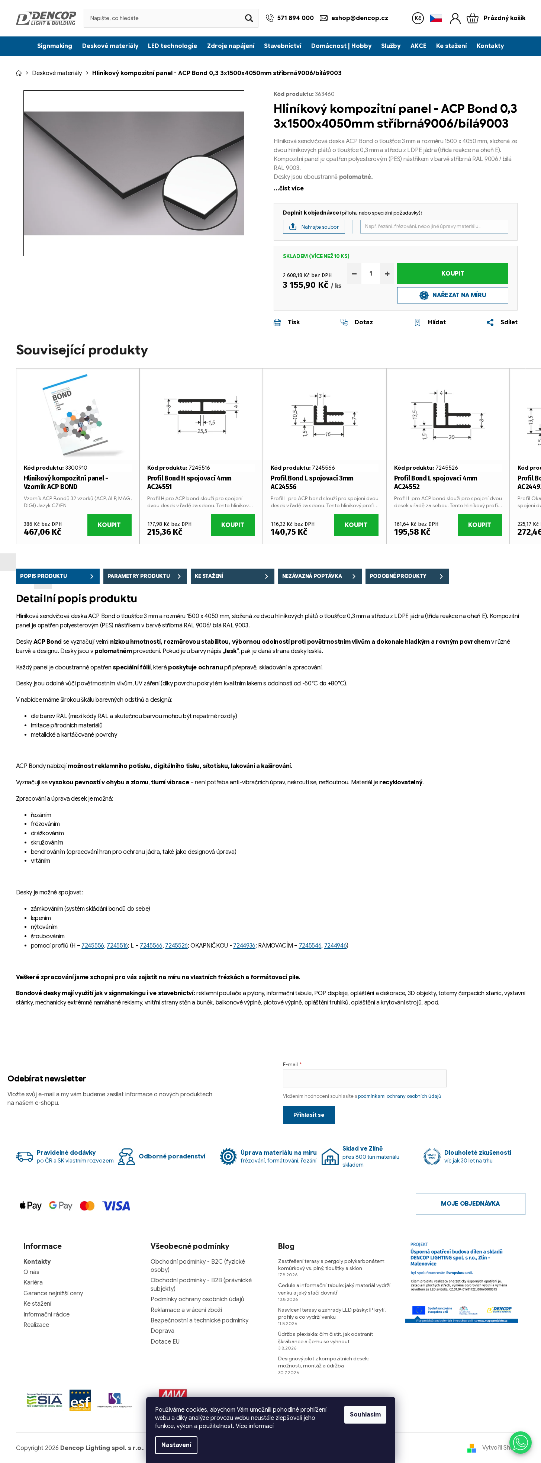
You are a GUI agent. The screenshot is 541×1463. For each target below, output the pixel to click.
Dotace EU (165, 1341)
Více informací (255, 1426)
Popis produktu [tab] (43, 576)
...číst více (289, 188)
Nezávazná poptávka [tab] (312, 576)
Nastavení (176, 1445)
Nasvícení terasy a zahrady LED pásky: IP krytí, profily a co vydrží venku (332, 1313)
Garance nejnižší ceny (53, 1293)
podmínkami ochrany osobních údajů (399, 1096)
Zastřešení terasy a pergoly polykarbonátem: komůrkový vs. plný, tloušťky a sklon (332, 1264)
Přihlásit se (309, 1115)
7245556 (92, 945)
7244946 (335, 945)
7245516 (117, 945)
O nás (31, 1272)
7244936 (244, 945)
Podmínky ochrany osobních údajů (197, 1299)
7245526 (176, 945)
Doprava (162, 1331)
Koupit (452, 273)
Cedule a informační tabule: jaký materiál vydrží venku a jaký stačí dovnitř (334, 1289)
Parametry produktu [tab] (138, 576)
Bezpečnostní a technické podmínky (199, 1320)
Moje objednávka (470, 1204)
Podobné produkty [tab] (398, 576)
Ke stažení (37, 1304)
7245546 (310, 945)
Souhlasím (365, 1414)
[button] (520, 1442)
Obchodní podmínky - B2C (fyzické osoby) (198, 1266)
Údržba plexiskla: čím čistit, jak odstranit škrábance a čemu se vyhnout (325, 1337)
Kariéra (33, 1282)
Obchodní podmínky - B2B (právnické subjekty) (201, 1284)
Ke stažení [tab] (209, 576)
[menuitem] (55, 46)
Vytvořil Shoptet (503, 1447)
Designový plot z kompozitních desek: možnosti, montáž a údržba (323, 1362)
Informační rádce (46, 1314)
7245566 (151, 945)
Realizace (36, 1325)
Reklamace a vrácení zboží (186, 1310)
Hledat (249, 18)
